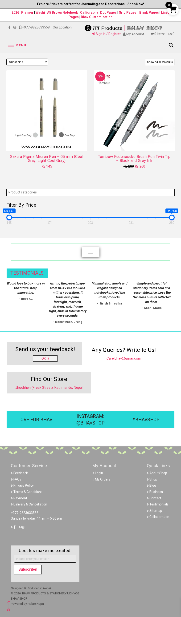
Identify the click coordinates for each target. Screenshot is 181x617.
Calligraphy (89, 12)
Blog (152, 485)
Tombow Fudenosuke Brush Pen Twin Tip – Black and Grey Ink (134, 158)
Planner (27, 12)
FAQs (17, 479)
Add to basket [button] (136, 143)
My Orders (102, 479)
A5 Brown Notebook (63, 12)
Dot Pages (108, 12)
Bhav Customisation (96, 17)
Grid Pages (127, 12)
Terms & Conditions (27, 492)
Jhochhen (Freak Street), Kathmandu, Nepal (48, 387)
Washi (40, 12)
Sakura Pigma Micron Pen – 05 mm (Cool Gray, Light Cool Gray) (46, 158)
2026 (15, 12)
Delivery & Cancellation (30, 504)
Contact (155, 498)
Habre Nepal (36, 603)
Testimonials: (27, 273)
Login (99, 473)
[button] (16, 45)
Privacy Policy (23, 485)
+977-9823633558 (24, 513)
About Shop (158, 473)
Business (156, 492)
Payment (20, 498)
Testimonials (159, 504)
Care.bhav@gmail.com (124, 358)
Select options (48, 143)
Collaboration (159, 517)
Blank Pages (149, 12)
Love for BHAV (35, 419)
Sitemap (155, 511)
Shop (153, 479)
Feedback (20, 473)
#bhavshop (146, 419)
